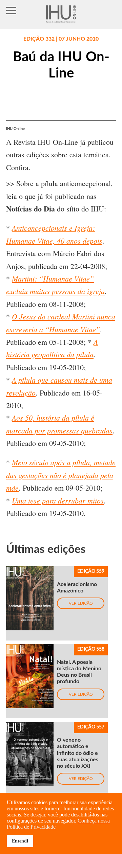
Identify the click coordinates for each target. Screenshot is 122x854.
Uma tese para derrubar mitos (58, 500)
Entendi (20, 841)
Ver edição (81, 603)
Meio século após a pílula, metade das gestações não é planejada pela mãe (61, 475)
